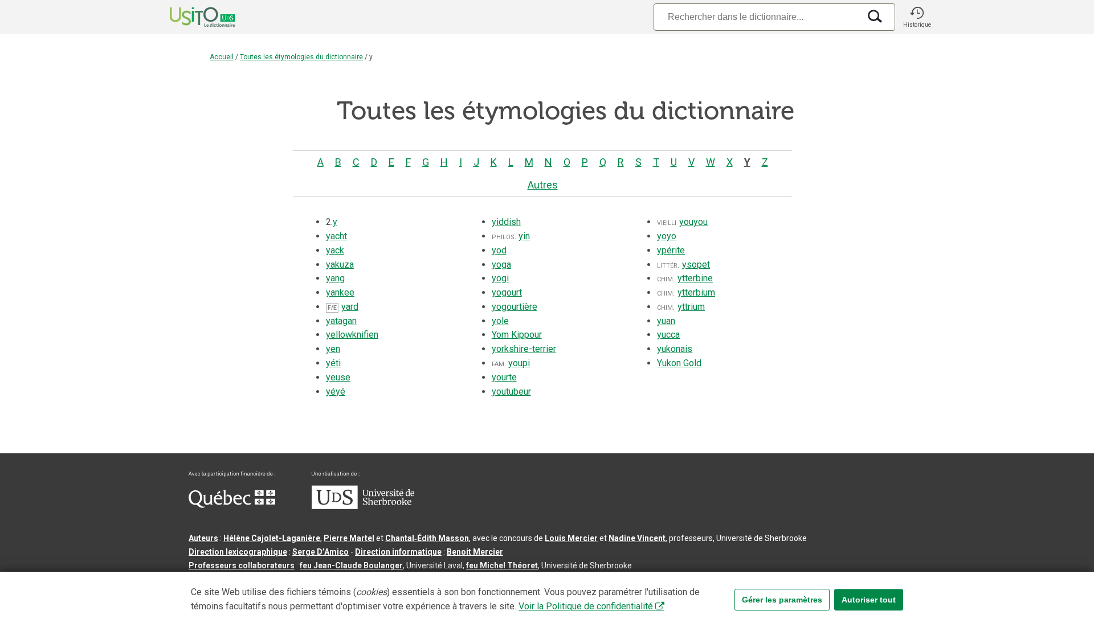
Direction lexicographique (238, 551)
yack (335, 250)
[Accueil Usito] (190, 17)
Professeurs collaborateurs (242, 565)
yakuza (340, 264)
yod (499, 250)
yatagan (341, 320)
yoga (501, 264)
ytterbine (695, 278)
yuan (666, 320)
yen (333, 348)
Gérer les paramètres (782, 599)
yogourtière (514, 306)
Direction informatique (398, 551)
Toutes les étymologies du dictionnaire (301, 57)
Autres (543, 185)
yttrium (691, 306)
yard (349, 306)
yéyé (335, 391)
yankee (340, 292)
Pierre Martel (349, 538)
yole (500, 320)
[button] (917, 17)
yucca (668, 334)
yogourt (507, 292)
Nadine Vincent (637, 538)
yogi (500, 278)
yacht (336, 236)
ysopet (696, 264)
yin (524, 236)
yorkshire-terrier (524, 348)
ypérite (671, 250)
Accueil (222, 57)
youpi (519, 363)
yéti (333, 363)
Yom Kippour (517, 334)
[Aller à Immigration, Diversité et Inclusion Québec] (232, 505)
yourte (504, 377)
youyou (693, 221)
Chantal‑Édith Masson (427, 538)
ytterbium (696, 292)
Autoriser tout (869, 599)
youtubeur (511, 391)
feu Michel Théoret (502, 565)
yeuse (338, 377)
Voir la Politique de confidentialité (586, 606)
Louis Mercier (571, 538)
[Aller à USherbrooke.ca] (363, 506)
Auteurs (203, 538)
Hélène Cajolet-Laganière (271, 538)
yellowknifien (352, 334)
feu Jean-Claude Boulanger (351, 565)
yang (335, 278)
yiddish (506, 221)
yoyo (666, 236)
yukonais (674, 348)
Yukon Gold (679, 363)
